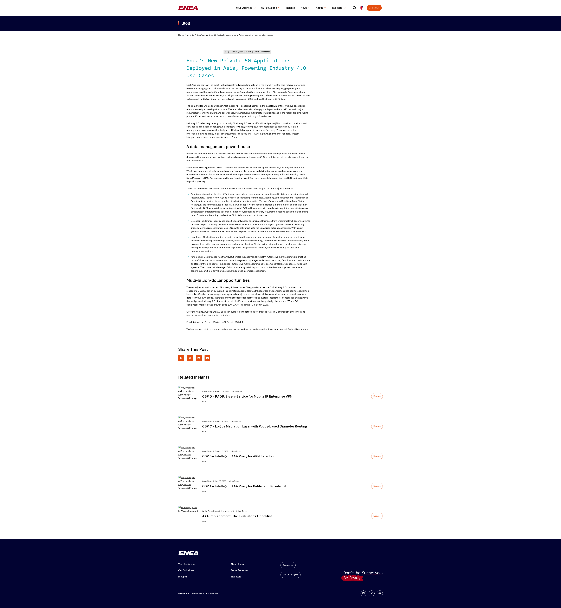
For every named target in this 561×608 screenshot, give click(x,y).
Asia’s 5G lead (244, 208)
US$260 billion (205, 290)
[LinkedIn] (199, 358)
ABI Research (280, 91)
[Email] (207, 358)
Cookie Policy (212, 593)
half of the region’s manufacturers (273, 204)
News (304, 7)
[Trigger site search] (355, 8)
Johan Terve (236, 391)
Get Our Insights (290, 574)
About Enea (237, 564)
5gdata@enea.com (298, 329)
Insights (290, 7)
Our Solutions (269, 7)
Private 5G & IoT (235, 322)
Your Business (244, 7)
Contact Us (374, 7)
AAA (204, 401)
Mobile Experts (238, 301)
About (319, 7)
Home (181, 35)
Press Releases (240, 570)
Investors (336, 7)
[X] (190, 358)
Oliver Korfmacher (262, 52)
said (283, 84)
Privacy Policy (198, 593)
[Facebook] (181, 358)
